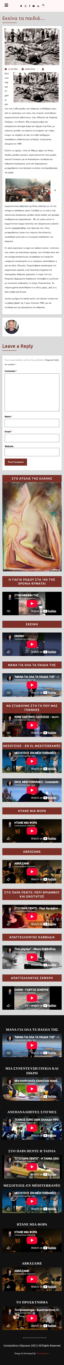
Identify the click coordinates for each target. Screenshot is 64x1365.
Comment (11, 371)
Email (8, 431)
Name (8, 416)
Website (9, 446)
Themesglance (43, 1353)
